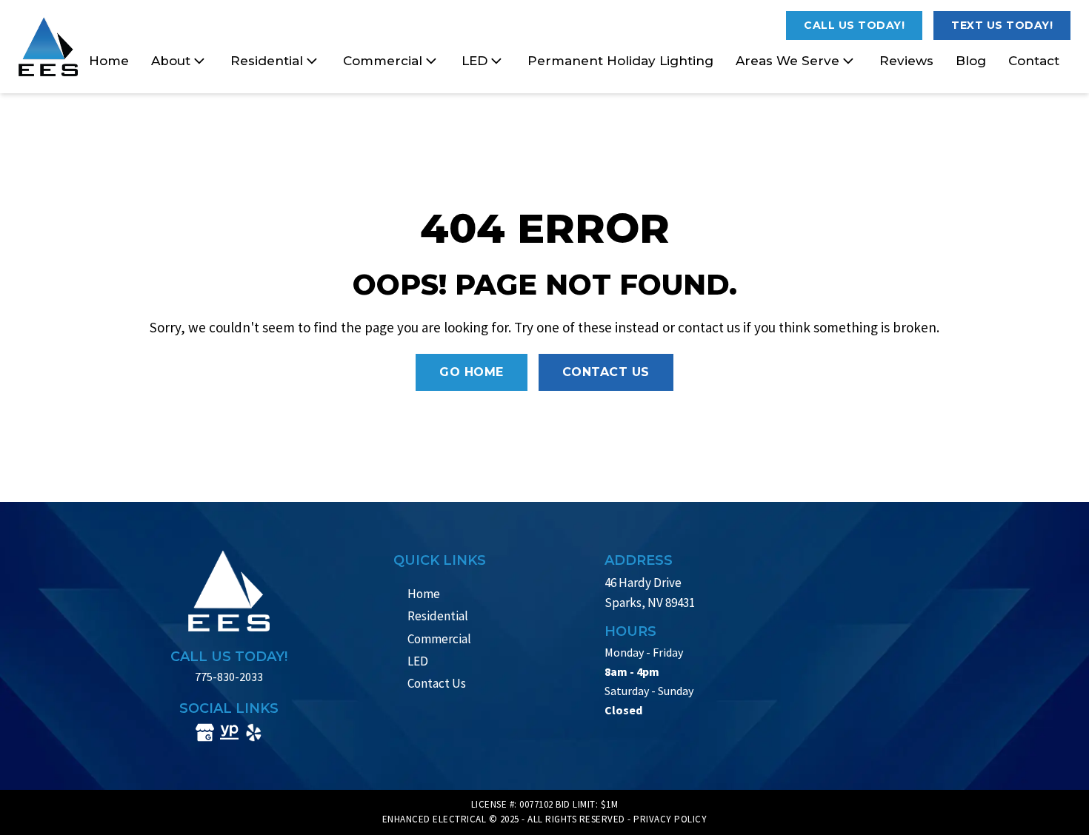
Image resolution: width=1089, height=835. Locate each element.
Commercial (382, 60)
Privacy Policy (670, 819)
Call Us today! (854, 25)
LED (474, 60)
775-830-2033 (229, 676)
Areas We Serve (787, 60)
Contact (1033, 60)
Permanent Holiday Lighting (620, 60)
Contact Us (606, 372)
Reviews (906, 60)
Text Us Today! (1002, 25)
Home (109, 60)
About (170, 60)
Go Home (471, 372)
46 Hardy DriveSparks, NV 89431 (650, 592)
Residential (266, 60)
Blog (971, 60)
